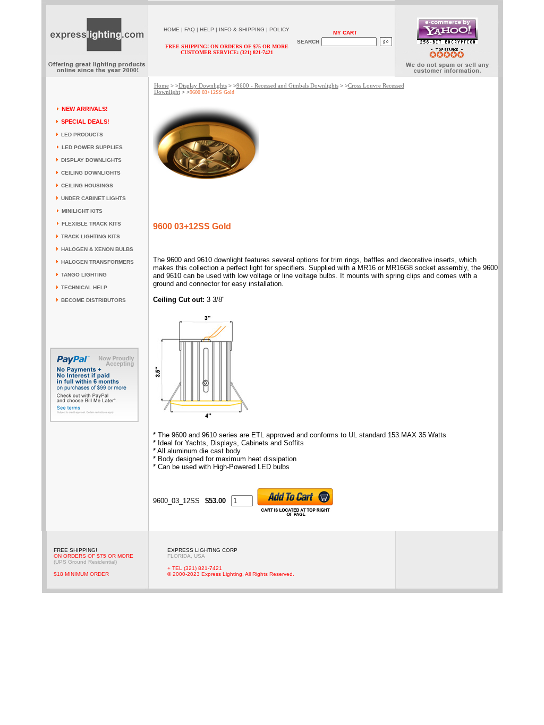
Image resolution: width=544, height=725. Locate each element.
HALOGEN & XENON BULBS (97, 249)
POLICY (279, 29)
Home (161, 85)
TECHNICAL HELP (84, 287)
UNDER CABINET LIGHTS (93, 198)
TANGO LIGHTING (84, 275)
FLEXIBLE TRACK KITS (91, 224)
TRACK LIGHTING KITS (90, 236)
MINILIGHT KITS (82, 211)
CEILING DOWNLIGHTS (91, 173)
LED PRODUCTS (82, 134)
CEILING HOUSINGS (87, 185)
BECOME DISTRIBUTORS (93, 300)
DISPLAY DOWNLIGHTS (91, 160)
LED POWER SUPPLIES (92, 147)
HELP (207, 29)
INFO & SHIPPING (242, 29)
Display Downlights (202, 85)
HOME (172, 29)
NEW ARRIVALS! (85, 109)
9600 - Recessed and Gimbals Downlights (287, 85)
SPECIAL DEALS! (85, 121)
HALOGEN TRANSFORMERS (97, 262)
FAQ (189, 29)
